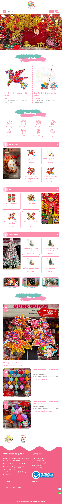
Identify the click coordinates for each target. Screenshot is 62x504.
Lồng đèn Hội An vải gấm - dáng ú (45, 370)
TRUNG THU (13, 144)
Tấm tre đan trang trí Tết (31, 222)
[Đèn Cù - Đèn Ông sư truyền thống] (45, 78)
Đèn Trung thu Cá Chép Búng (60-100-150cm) (50, 177)
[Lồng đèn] (52, 131)
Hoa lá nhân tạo (38, 136)
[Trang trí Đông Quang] (31, 283)
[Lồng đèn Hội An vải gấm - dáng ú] (17, 382)
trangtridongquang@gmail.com (17, 467)
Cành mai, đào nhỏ (31, 203)
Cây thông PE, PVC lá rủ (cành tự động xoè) (50, 268)
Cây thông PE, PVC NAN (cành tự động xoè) (50, 249)
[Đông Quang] (9, 439)
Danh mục (31, 113)
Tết (24, 136)
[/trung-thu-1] (12, 283)
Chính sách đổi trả (37, 465)
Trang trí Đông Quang (13, 487)
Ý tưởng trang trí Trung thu (13, 363)
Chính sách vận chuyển (39, 463)
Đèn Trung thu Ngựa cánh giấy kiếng (31, 159)
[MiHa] (24, 439)
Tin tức (31, 297)
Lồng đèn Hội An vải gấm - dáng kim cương (45, 402)
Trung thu (38, 127)
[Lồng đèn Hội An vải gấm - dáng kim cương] (17, 414)
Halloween (52, 127)
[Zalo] (59, 489)
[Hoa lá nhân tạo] (38, 131)
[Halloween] (53, 122)
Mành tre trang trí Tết (11, 203)
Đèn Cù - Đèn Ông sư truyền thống (50, 159)
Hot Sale (31, 58)
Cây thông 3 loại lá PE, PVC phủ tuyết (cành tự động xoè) (31, 268)
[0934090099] (59, 493)
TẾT (10, 189)
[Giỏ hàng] (57, 11)
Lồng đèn (53, 136)
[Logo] (31, 5)
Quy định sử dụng (37, 467)
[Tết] (23, 131)
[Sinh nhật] (9, 122)
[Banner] (12, 163)
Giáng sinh (9, 136)
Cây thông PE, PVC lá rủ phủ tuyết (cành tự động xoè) (31, 249)
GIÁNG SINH (13, 235)
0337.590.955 (23, 464)
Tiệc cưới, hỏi (23, 127)
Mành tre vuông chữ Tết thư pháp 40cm (11, 223)
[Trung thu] (38, 122)
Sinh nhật (9, 127)
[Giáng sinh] (9, 131)
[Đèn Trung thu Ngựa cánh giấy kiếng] (16, 78)
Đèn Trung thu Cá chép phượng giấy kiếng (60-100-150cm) (31, 178)
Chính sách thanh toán (39, 458)
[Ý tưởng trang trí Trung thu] (31, 332)
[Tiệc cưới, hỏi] (23, 122)
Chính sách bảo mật (38, 461)
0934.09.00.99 (12, 464)
